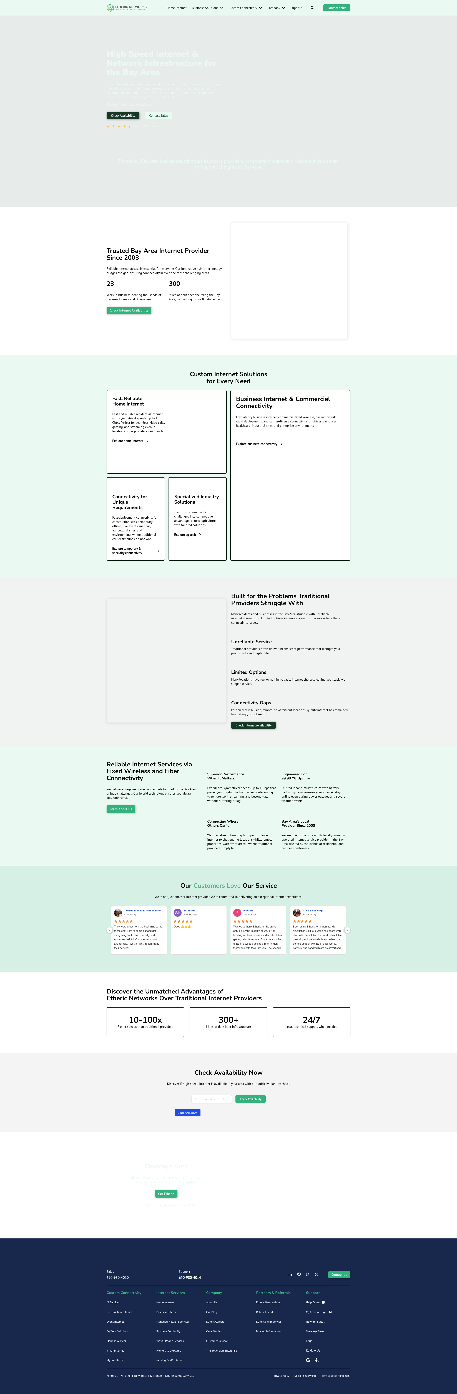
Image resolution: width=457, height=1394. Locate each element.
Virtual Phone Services (170, 1341)
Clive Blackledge (313, 910)
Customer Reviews (217, 1341)
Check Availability (123, 115)
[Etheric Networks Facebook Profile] (299, 1275)
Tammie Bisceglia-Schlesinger (142, 910)
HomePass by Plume (168, 1350)
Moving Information (268, 1331)
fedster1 (248, 910)
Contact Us (339, 1275)
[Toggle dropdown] (221, 7)
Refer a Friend (264, 1312)
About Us (211, 1302)
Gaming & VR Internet (169, 1360)
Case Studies (214, 1331)
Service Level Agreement (336, 1375)
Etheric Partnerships (268, 1302)
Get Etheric (166, 1194)
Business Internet (166, 1312)
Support (296, 8)
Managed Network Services (173, 1321)
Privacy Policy (281, 1375)
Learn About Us (121, 809)
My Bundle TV (115, 1360)
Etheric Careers (215, 1321)
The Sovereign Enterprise (221, 1350)
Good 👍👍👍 (182, 926)
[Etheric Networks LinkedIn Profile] (290, 1275)
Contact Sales (337, 8)
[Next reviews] (347, 930)
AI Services (113, 1302)
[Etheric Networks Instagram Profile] (307, 1275)
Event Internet (115, 1321)
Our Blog (211, 1312)
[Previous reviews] (110, 930)
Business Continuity (168, 1331)
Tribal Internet (115, 1350)
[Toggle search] (312, 7)
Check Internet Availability (129, 310)
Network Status (315, 1321)
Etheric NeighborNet (268, 1321)
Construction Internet (119, 1312)
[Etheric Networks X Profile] (316, 1275)
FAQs (309, 1341)
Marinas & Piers (116, 1341)
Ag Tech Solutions (118, 1331)
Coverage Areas (315, 1331)
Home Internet (177, 8)
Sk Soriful (189, 910)
